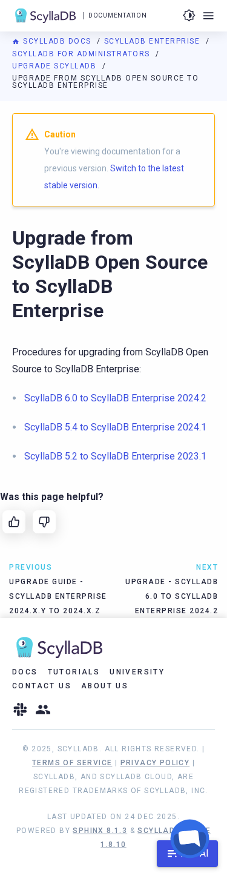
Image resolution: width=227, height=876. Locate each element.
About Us (104, 686)
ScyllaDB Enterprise (153, 41)
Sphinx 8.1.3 (100, 830)
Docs (25, 672)
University (137, 672)
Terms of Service (72, 763)
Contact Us (41, 686)
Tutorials (74, 672)
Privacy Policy (155, 763)
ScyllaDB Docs (57, 41)
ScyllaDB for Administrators (82, 54)
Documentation (117, 15)
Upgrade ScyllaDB (55, 66)
